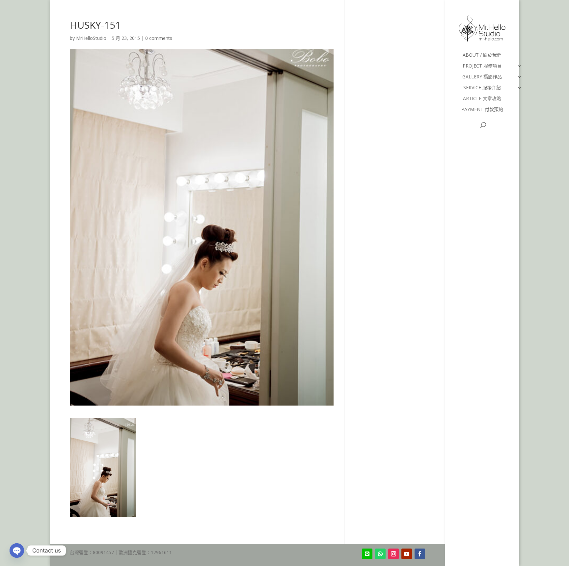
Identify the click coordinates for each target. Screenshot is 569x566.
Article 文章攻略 (482, 98)
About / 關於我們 (482, 55)
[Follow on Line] (367, 554)
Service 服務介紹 (482, 88)
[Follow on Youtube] (406, 554)
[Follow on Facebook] (420, 554)
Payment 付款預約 (482, 109)
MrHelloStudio (91, 38)
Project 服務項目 (482, 66)
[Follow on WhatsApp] (380, 554)
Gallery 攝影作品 (482, 77)
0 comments (158, 38)
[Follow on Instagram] (393, 554)
